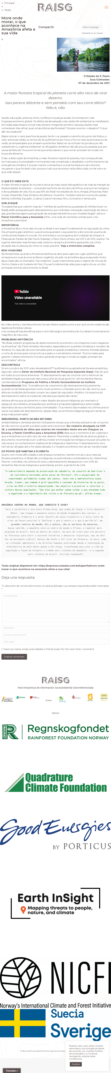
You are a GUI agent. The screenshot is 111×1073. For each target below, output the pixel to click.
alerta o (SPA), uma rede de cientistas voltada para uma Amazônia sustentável (53, 217)
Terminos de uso (49, 1051)
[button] (39, 33)
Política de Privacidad (30, 1051)
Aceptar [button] (76, 1064)
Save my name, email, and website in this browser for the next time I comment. (49, 649)
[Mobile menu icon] (106, 7)
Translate (99, 33)
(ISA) (24, 385)
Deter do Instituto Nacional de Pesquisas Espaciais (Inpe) (57, 371)
